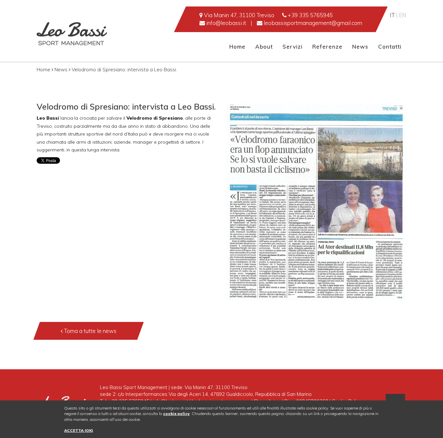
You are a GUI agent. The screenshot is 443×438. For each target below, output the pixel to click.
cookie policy (176, 413)
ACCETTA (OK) (78, 430)
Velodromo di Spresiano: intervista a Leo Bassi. (124, 69)
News (360, 46)
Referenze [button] (327, 46)
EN (402, 15)
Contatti (389, 46)
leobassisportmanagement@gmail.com (312, 22)
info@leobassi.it (225, 22)
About (264, 46)
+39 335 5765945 (309, 15)
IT (393, 15)
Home (237, 46)
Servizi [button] (292, 46)
